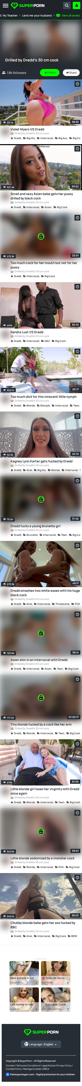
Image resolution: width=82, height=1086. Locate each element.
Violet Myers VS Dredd (27, 129)
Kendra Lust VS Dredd (27, 332)
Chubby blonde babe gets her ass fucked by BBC (43, 925)
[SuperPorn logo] (27, 6)
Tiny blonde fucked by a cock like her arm (41, 724)
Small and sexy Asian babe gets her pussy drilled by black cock (42, 196)
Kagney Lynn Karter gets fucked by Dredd (42, 461)
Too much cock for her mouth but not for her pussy (44, 265)
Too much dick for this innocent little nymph (44, 396)
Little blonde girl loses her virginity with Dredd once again (45, 791)
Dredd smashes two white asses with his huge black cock (45, 592)
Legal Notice (48, 1065)
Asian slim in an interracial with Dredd (39, 660)
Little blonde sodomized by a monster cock (42, 858)
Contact (10, 1065)
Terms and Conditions (28, 1065)
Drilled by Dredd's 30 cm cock (31, 133)
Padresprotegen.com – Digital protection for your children (42, 1074)
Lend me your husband (37, 15)
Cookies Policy (14, 1068)
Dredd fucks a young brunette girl (36, 526)
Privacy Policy (64, 1065)
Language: (41, 1044)
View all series (71, 15)
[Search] (67, 5)
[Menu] (5, 6)
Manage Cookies (32, 1068)
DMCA (46, 1068)
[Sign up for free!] (76, 5)
